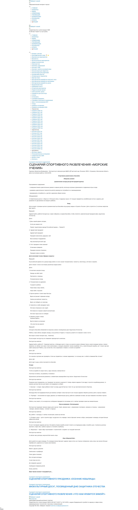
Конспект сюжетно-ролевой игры (41, 69)
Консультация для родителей (40, 72)
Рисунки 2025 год (37, 147)
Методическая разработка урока (41, 83)
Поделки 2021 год (37, 119)
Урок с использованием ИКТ (40, 102)
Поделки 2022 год (37, 121)
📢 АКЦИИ (35, 21)
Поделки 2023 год (37, 122)
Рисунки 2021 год (37, 140)
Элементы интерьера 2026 (39, 107)
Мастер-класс (36, 78)
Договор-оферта (36, 152)
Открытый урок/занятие (39, 88)
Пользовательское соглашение (41, 154)
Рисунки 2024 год (37, 145)
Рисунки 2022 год (37, 142)
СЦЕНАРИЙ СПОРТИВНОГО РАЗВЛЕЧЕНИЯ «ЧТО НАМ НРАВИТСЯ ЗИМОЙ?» (67, 494)
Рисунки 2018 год (37, 135)
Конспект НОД (36, 67)
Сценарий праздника (38, 98)
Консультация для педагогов (40, 71)
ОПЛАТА (34, 20)
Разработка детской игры (39, 93)
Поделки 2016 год (37, 110)
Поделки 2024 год (37, 124)
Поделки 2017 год (37, 112)
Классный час (36, 64)
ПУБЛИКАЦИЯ (36, 15)
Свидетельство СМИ (38, 155)
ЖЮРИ (34, 11)
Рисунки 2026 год (37, 148)
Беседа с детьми (37, 53)
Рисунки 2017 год (37, 133)
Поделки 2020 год (37, 117)
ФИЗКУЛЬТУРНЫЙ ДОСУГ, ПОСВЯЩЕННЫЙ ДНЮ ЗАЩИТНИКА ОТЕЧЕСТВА (67, 486)
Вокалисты (35, 58)
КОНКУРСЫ (35, 9)
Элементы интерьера (38, 105)
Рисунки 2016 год (37, 131)
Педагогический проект (39, 90)
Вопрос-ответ (36, 157)
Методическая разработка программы (43, 81)
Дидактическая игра (38, 62)
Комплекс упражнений (38, 65)
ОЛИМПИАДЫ (36, 13)
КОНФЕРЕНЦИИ (36, 16)
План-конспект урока (38, 91)
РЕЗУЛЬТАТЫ (35, 18)
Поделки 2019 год (37, 116)
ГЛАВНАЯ (34, 8)
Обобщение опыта (37, 86)
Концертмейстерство (38, 74)
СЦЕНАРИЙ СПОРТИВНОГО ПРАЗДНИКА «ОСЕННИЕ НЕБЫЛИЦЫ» (62, 479)
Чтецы (34, 103)
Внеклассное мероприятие (39, 57)
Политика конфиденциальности (59, 505)
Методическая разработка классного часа (44, 79)
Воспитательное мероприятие (40, 60)
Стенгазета (35, 97)
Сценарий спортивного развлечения (42, 100)
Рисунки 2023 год (37, 143)
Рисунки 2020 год (37, 138)
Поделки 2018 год (37, 114)
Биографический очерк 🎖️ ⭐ (40, 55)
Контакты (34, 159)
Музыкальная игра (37, 84)
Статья (34, 95)
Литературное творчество (39, 76)
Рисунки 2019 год (37, 136)
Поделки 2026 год (37, 128)
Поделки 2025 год (37, 126)
